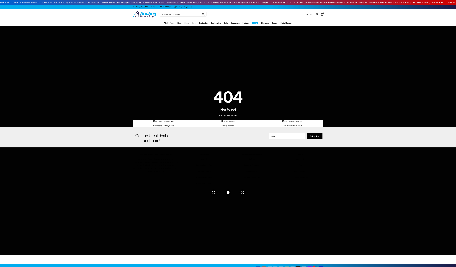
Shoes (187, 23)
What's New (169, 23)
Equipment (235, 23)
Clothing (245, 23)
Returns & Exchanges (252, 165)
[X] (243, 192)
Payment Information (204, 165)
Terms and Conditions (204, 177)
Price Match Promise (203, 183)
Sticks (179, 23)
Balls (226, 23)
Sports (275, 23)
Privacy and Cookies (203, 171)
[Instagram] (213, 192)
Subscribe (314, 136)
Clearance (265, 23)
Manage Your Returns (252, 177)
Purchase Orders (252, 171)
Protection (203, 23)
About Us (204, 159)
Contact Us (300, 159)
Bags (194, 23)
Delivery (252, 159)
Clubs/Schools (286, 23)
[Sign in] (317, 14)
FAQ (300, 165)
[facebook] (228, 192)
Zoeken (203, 14)
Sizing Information (300, 171)
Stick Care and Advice (300, 177)
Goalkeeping (216, 23)
